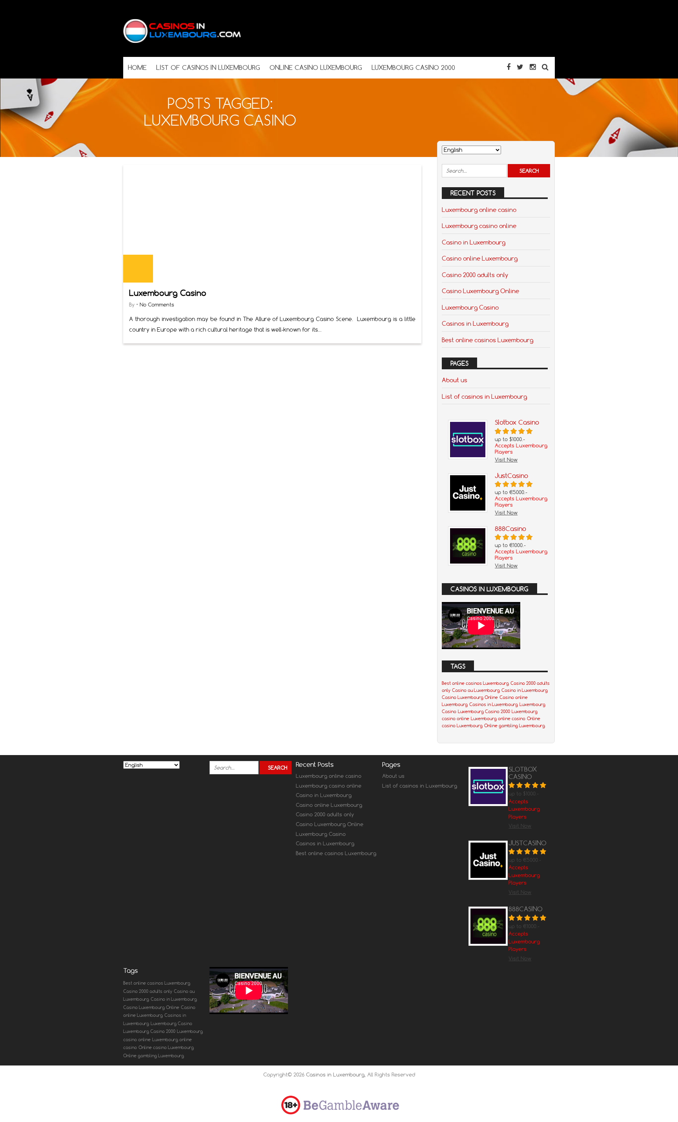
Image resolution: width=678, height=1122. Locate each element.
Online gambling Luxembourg (514, 725)
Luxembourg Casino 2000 (484, 711)
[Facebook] (508, 66)
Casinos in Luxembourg (475, 323)
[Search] (545, 66)
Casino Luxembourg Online (480, 291)
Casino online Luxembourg (480, 258)
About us (454, 380)
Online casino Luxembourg (166, 1047)
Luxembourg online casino (479, 209)
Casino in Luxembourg (473, 242)
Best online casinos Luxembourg (487, 340)
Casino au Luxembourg (476, 690)
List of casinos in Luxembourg (484, 396)
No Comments (157, 304)
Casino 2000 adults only (475, 275)
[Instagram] (533, 66)
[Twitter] (520, 66)
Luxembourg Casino (167, 293)
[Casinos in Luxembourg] (182, 41)
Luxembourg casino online (479, 226)
